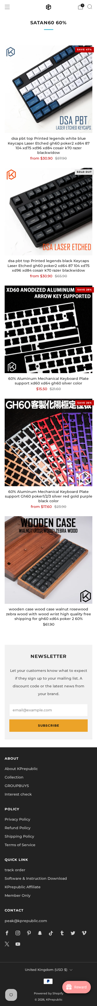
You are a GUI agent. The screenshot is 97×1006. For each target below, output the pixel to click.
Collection (14, 777)
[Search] (89, 6)
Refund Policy (18, 828)
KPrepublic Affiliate (23, 887)
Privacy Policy (17, 819)
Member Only (18, 895)
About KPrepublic (21, 768)
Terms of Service (20, 845)
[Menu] (7, 7)
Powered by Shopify (48, 993)
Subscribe (48, 725)
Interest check (18, 794)
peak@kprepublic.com (26, 920)
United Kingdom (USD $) (46, 970)
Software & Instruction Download (36, 878)
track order (15, 870)
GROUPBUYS (17, 785)
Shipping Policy (19, 836)
